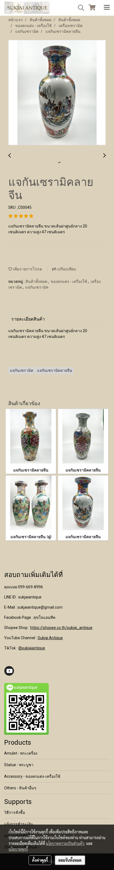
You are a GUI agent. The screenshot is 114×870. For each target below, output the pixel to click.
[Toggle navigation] (107, 8)
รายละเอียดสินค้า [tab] (28, 319)
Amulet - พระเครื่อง (20, 753)
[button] (79, 8)
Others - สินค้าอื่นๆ (20, 788)
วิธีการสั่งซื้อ (14, 812)
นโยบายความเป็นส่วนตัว (65, 843)
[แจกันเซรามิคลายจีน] (57, 92)
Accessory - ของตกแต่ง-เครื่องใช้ (32, 776)
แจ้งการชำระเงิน (18, 824)
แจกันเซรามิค (36, 287)
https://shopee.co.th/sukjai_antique (61, 627)
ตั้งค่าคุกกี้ (40, 860)
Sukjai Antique (50, 638)
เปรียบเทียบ (66, 269)
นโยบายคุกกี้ (18, 849)
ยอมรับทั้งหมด (70, 860)
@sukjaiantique (31, 648)
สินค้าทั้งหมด (36, 281)
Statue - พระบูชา (18, 765)
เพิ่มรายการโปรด (27, 269)
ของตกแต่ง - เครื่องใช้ (69, 281)
